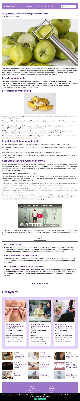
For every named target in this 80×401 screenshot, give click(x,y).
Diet (77, 16)
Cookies (41, 6)
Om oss (36, 6)
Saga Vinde (20, 330)
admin (65, 330)
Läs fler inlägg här (40, 283)
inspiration (9, 333)
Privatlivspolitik (42, 398)
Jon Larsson (15, 16)
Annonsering (28, 6)
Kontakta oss (49, 6)
